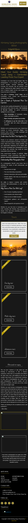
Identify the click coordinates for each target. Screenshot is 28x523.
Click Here (9, 287)
